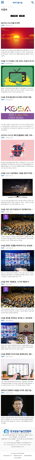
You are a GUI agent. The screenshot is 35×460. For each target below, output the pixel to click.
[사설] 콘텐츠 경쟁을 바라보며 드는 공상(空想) (17, 245)
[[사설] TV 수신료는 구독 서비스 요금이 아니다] (17, 76)
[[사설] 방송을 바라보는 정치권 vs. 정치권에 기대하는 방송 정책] (17, 333)
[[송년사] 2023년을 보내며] (17, 38)
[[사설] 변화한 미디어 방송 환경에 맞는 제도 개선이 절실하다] (17, 369)
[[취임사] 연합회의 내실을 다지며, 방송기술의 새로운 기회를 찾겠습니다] (17, 405)
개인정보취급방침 (27, 455)
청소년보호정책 (17, 457)
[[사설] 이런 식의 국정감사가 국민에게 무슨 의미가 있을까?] (17, 224)
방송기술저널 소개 (7, 455)
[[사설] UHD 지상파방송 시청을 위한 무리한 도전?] (17, 188)
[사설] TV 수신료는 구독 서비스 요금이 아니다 (17, 61)
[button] (32, 2)
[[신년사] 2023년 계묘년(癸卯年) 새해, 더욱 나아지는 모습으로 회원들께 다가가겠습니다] (17, 150)
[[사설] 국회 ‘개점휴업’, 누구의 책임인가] (17, 296)
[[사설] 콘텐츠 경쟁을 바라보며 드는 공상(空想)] (17, 260)
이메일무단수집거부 (17, 455)
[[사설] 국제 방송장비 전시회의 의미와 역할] (17, 112)
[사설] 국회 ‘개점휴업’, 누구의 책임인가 (15, 282)
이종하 (2, 25)
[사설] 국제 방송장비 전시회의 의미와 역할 (16, 97)
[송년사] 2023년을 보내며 (10, 23)
